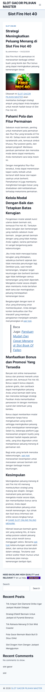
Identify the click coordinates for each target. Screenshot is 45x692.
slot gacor (7, 666)
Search (6, 584)
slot (4, 673)
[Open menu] (40, 5)
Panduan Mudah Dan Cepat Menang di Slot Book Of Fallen (23, 341)
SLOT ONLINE (11, 26)
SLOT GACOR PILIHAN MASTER (26, 688)
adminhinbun (13, 52)
